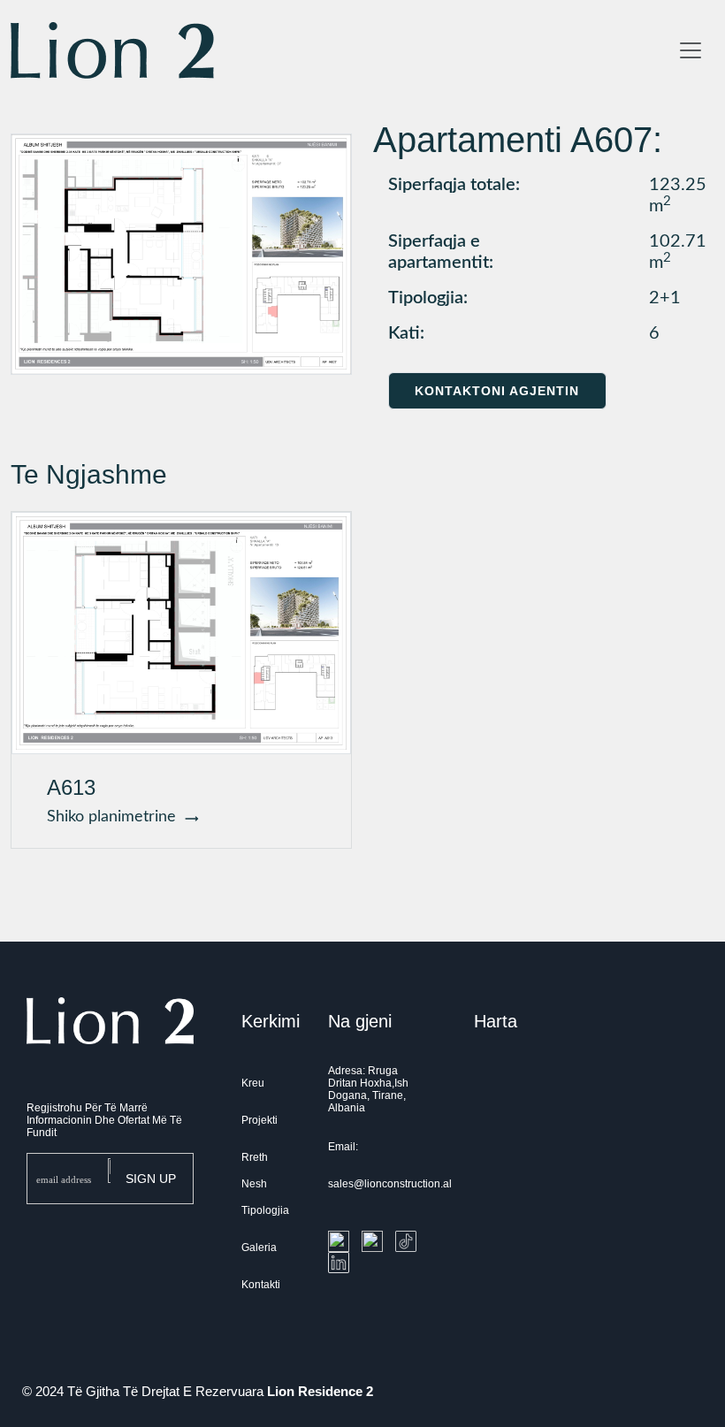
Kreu (252, 1083)
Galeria (259, 1247)
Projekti (259, 1120)
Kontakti (260, 1284)
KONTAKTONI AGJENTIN (497, 391)
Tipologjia (265, 1210)
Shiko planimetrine (116, 817)
